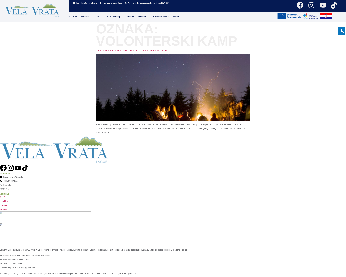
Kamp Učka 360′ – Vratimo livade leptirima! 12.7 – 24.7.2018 (131, 50)
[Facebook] (300, 5)
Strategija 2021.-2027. (90, 17)
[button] (267, 16)
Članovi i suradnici (161, 17)
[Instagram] (311, 5)
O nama (130, 17)
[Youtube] (322, 5)
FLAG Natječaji (113, 17)
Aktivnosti (142, 17)
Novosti (176, 17)
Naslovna (73, 17)
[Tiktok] (334, 5)
